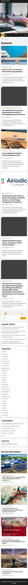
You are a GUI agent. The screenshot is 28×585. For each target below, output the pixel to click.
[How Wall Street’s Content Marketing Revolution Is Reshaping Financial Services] (14, 96)
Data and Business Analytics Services (10, 426)
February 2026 (5, 356)
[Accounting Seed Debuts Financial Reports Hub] (14, 139)
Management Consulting (7, 193)
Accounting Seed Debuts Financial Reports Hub (12, 154)
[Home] (3, 35)
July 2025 (4, 373)
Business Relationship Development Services (11, 107)
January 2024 (5, 415)
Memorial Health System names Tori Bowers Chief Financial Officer (12, 243)
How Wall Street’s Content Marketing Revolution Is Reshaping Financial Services (13, 112)
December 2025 (5, 361)
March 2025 (4, 382)
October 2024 (5, 394)
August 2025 (5, 370)
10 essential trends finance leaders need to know (13, 339)
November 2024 (5, 391)
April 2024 (4, 408)
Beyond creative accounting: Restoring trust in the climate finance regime (13, 542)
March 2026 (4, 354)
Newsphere (21, 581)
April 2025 (4, 380)
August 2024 (5, 398)
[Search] (26, 35)
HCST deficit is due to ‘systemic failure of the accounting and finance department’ (13, 479)
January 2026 (5, 359)
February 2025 (5, 384)
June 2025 (4, 375)
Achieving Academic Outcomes (9, 444)
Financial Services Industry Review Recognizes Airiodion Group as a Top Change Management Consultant (13, 199)
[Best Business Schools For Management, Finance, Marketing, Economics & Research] (14, 495)
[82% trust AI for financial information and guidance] (14, 55)
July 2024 (4, 401)
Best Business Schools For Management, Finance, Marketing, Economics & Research (12, 510)
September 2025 (6, 368)
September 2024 (6, 396)
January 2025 (5, 387)
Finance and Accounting (7, 67)
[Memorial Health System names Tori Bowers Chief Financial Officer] (14, 226)
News (3, 435)
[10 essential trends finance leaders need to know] (14, 558)
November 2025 (5, 363)
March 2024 (4, 410)
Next (22, 313)
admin (12, 74)
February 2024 (5, 412)
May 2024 (4, 405)
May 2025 (4, 377)
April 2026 (4, 351)
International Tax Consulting (8, 430)
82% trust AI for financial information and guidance (12, 71)
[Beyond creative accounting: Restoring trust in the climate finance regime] (14, 526)
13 (18, 313)
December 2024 (5, 389)
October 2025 (5, 366)
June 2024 (4, 403)
